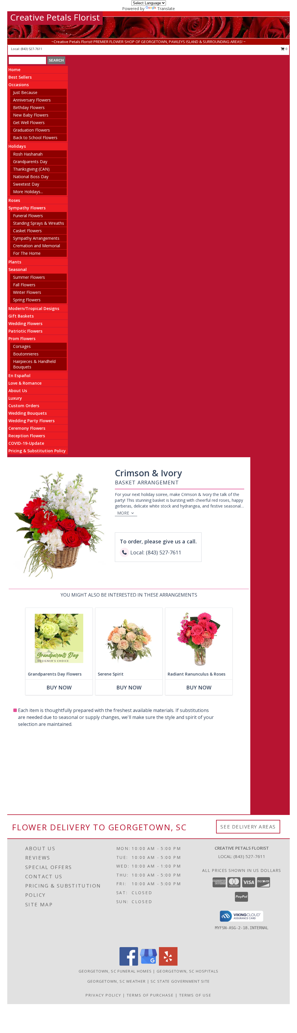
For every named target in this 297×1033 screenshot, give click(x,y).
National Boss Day (30, 176)
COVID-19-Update (26, 443)
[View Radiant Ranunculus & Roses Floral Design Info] (198, 638)
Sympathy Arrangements (36, 238)
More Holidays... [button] (28, 191)
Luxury (15, 398)
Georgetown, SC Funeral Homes (115, 971)
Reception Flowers (26, 435)
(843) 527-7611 (31, 49)
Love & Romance (24, 383)
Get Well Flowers (29, 122)
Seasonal (17, 269)
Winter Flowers (27, 292)
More (123, 513)
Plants (14, 262)
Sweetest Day (26, 184)
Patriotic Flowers (25, 331)
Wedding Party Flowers (31, 420)
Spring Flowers (27, 299)
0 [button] (286, 49)
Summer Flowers (29, 277)
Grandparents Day (30, 161)
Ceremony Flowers (26, 428)
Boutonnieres (26, 354)
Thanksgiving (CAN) (31, 169)
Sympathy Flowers (27, 208)
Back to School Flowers (35, 137)
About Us (17, 390)
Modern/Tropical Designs (33, 308)
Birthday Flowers (29, 107)
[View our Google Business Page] (148, 964)
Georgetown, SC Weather (116, 981)
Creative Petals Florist (55, 17)
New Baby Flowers (30, 115)
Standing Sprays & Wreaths (38, 223)
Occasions (18, 84)
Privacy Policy (103, 995)
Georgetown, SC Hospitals (187, 971)
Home (14, 69)
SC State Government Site (180, 981)
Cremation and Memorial (36, 245)
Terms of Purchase (150, 995)
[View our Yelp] (168, 964)
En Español (19, 375)
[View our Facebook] (128, 964)
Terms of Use (195, 995)
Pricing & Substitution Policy (37, 450)
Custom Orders (23, 405)
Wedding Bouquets (27, 413)
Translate (166, 8)
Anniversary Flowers (32, 100)
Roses (14, 200)
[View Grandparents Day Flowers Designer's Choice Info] (59, 638)
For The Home (27, 253)
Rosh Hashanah (28, 154)
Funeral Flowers (28, 215)
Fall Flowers (24, 284)
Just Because (25, 92)
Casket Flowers (27, 230)
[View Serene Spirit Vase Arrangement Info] (128, 638)
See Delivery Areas (248, 826)
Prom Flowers (21, 338)
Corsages (22, 346)
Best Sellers (20, 77)
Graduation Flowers (31, 130)
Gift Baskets (21, 316)
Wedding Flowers (25, 323)
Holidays (17, 146)
